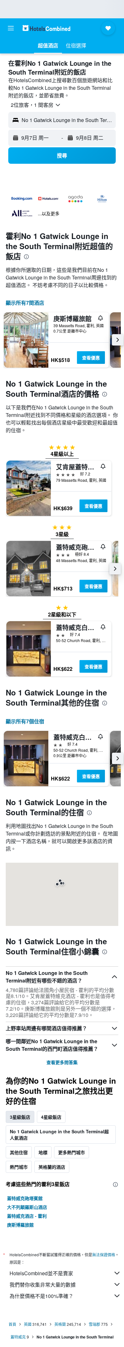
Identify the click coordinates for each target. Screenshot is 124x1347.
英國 (27, 1324)
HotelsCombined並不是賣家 (41, 1273)
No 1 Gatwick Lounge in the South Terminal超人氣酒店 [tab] (59, 1134)
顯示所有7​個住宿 (25, 721)
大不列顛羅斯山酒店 (27, 1207)
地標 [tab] (42, 1152)
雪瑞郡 (94, 1324)
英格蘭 (60, 1324)
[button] (11, 28)
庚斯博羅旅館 (20, 1224)
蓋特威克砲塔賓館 (25, 1198)
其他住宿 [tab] (19, 1152)
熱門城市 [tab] (19, 1167)
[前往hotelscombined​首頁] (46, 28)
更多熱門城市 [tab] (71, 1152)
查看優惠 (91, 357)
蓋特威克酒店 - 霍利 (27, 1216)
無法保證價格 (103, 1254)
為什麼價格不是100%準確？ (41, 1296)
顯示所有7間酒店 (25, 302)
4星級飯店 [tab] (51, 1117)
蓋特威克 (18, 1336)
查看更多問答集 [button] (62, 1062)
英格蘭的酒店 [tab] (51, 1167)
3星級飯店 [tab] (20, 1117)
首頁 (12, 1324)
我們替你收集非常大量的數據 (43, 1284)
